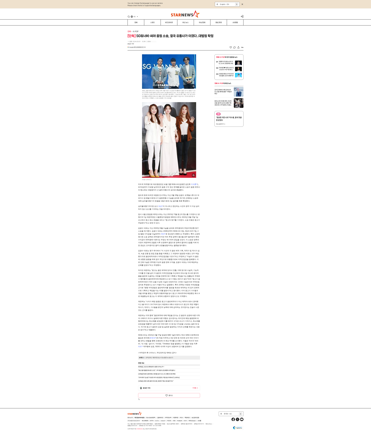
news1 (163, 421)
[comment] (234, 47)
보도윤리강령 (195, 417)
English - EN (224, 4)
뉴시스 (157, 421)
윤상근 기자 (131, 44)
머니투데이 (145, 421)
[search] (129, 16)
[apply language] (236, 4)
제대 (162, 234)
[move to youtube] (241, 419)
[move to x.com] (237, 419)
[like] (231, 47)
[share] (238, 47)
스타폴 (199, 421)
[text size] (242, 47)
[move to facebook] (233, 419)
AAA (185, 421)
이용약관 (175, 417)
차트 (140, 346)
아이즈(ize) (192, 421)
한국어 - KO (228, 414)
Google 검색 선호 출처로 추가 (136, 47)
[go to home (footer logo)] (135, 413)
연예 (129, 31)
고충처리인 (160, 417)
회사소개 (130, 417)
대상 (160, 206)
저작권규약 (168, 417)
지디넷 (169, 421)
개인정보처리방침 (139, 417)
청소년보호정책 (150, 417)
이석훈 (193, 184)
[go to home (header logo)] (185, 14)
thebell (179, 421)
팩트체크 (187, 417)
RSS (181, 417)
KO (134, 16)
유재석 (152, 338)
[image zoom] (193, 86)
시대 (174, 421)
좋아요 (170, 395)
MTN (151, 421)
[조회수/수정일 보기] (137, 42)
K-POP (135, 31)
